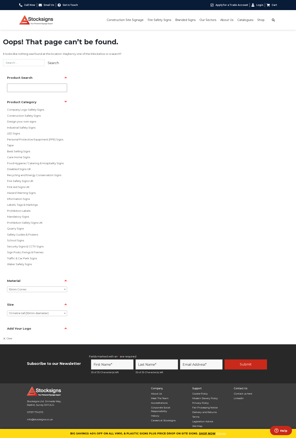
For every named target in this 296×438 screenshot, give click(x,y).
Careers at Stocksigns (163, 420)
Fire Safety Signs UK (20, 181)
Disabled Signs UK (19, 169)
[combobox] (37, 289)
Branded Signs (185, 20)
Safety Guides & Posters (22, 234)
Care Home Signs (18, 157)
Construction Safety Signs (24, 115)
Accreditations (159, 402)
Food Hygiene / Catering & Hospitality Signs (35, 163)
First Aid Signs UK (18, 187)
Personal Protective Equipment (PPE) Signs (35, 139)
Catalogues (245, 20)
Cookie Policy (200, 393)
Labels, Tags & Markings (22, 204)
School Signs (15, 240)
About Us (226, 20)
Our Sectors (208, 20)
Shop (261, 20)
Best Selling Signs (18, 151)
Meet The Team (160, 398)
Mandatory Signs (18, 216)
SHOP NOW (207, 433)
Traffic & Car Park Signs (22, 258)
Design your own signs (21, 121)
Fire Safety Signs (159, 20)
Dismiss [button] (221, 433)
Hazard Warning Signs (21, 192)
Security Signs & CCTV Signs (25, 246)
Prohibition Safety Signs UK (24, 222)
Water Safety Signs (19, 264)
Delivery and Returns (204, 412)
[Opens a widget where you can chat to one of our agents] (281, 431)
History (155, 415)
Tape (10, 145)
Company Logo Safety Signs (25, 109)
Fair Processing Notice (205, 407)
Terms (195, 416)
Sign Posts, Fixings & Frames (25, 252)
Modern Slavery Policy (205, 398)
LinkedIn (239, 398)
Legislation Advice (202, 421)
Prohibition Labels (18, 210)
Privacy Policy (200, 402)
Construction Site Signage (125, 20)
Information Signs (18, 198)
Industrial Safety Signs (21, 127)
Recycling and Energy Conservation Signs (34, 175)
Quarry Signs (15, 228)
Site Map (197, 426)
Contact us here (243, 393)
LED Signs (13, 133)
